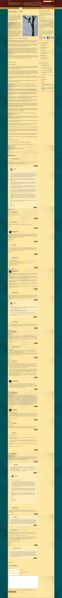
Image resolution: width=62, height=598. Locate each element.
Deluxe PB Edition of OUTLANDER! (46, 65)
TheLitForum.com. (44, 20)
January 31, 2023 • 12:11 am (15, 362)
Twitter (44, 37)
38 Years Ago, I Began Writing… (45, 57)
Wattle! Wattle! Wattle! (44, 55)
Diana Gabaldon (44, 79)
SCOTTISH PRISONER (46, 84)
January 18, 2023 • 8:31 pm (15, 424)
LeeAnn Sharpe (14, 409)
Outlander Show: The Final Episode (45, 52)
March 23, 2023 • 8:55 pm (15, 258)
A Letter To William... (48, 67)
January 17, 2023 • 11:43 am (15, 531)
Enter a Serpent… (43, 49)
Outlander (43, 82)
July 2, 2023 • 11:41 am (14, 213)
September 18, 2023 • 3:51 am (16, 465)
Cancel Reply (9, 567)
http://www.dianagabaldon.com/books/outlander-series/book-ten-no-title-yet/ (19, 310)
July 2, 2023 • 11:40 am (14, 223)
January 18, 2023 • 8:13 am (15, 454)
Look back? (11, 19)
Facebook (48, 37)
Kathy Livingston (15, 381)
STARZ (43, 86)
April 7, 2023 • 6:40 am (14, 246)
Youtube (52, 37)
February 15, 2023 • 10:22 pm (15, 332)
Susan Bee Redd (14, 257)
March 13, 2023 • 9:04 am (15, 272)
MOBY (43, 80)
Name (21, 569)
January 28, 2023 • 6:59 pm (15, 382)
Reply (36, 165)
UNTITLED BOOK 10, (16, 40)
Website (20, 574)
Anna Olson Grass (15, 530)
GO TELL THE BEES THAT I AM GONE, (17, 41)
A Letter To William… (43, 44)
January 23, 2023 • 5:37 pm (16, 518)
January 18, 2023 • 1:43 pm (15, 434)
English (8, 0)
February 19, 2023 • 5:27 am (15, 293)
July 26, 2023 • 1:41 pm (16, 549)
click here (49, 23)
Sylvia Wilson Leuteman (16, 346)
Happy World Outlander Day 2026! (45, 47)
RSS (41, 37)
